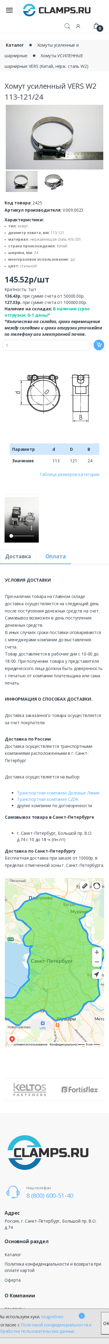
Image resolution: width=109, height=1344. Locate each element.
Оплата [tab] (55, 556)
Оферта (13, 1280)
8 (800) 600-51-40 (49, 1195)
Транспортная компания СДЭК (48, 799)
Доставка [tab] (18, 556)
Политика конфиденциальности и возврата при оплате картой (53, 1267)
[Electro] (57, 10)
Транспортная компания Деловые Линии (58, 793)
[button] (67, 25)
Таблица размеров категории (69, 474)
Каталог (15, 45)
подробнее (52, 1316)
